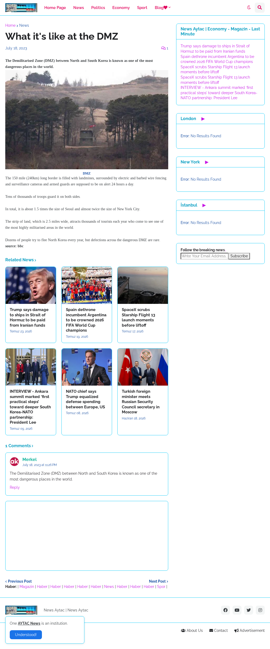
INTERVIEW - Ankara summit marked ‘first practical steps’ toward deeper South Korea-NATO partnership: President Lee (30, 407)
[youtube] (237, 610)
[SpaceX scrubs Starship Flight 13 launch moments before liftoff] (143, 285)
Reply (15, 487)
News (24, 25)
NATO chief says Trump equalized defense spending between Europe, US (85, 399)
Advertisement (252, 630)
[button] (249, 8)
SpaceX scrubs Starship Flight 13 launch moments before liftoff (138, 317)
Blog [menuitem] (159, 7)
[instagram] (260, 610)
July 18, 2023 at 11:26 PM (39, 465)
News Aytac (78, 610)
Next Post (157, 581)
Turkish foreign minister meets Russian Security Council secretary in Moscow (141, 401)
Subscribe (239, 256)
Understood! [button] (26, 635)
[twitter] (248, 610)
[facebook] (225, 610)
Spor (161, 586)
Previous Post (20, 581)
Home (10, 25)
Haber (42, 586)
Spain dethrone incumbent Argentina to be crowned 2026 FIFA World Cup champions (86, 320)
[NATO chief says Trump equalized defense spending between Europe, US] (87, 367)
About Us (194, 630)
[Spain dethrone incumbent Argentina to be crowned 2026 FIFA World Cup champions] (87, 285)
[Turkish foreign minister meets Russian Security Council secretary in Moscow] (143, 367)
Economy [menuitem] (121, 7)
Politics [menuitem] (98, 7)
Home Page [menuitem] (55, 7)
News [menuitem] (78, 7)
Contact (220, 630)
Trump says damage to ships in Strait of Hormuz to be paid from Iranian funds (29, 317)
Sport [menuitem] (142, 7)
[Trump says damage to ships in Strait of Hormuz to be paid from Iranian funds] (31, 285)
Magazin (27, 586)
